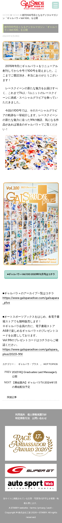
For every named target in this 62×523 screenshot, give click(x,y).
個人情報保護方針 (37, 414)
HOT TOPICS (50, 364)
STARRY (15, 508)
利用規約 (20, 414)
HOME (6, 15)
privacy (41, 508)
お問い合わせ (39, 418)
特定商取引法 (22, 418)
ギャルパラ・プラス (28, 364)
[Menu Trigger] (55, 5)
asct (49, 508)
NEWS (16, 15)
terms (33, 508)
